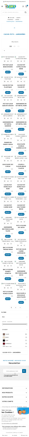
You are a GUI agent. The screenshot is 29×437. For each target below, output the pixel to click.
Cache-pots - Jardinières (11, 352)
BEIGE (16, 337)
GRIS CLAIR (16, 346)
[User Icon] (23, 6)
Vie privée (19, 406)
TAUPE (16, 334)
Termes (25, 406)
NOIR (16, 340)
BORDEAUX (16, 343)
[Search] (25, 12)
